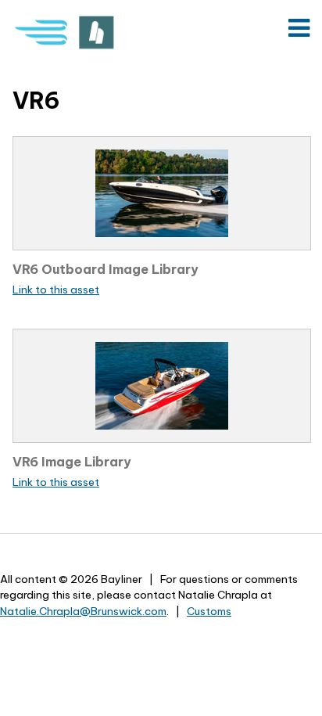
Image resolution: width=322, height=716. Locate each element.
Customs (209, 611)
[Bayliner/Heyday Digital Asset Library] (67, 32)
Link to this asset (56, 289)
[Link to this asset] (161, 193)
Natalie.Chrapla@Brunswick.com (83, 611)
